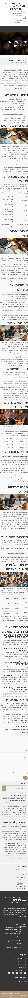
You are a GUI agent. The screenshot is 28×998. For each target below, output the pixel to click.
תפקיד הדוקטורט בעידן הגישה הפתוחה (14, 843)
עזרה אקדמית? (13, 60)
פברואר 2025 (20, 885)
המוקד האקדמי (22, 981)
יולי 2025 (21, 879)
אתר (27, 765)
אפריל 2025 (20, 881)
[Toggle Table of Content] (24, 89)
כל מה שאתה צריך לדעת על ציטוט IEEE (16, 723)
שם (27, 750)
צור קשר (24, 984)
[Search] (4, 788)
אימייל (26, 758)
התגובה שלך (24, 732)
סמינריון (21, 869)
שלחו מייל (21, 967)
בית (25, 987)
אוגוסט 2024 (20, 888)
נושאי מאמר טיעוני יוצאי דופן (19, 720)
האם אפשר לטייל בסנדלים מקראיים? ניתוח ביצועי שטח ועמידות (14, 800)
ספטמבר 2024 (19, 886)
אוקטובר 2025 (19, 877)
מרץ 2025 (20, 883)
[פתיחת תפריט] (14, 29)
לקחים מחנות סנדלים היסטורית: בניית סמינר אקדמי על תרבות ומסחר (14, 823)
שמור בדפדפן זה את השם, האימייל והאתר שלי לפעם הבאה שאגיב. (13, 773)
